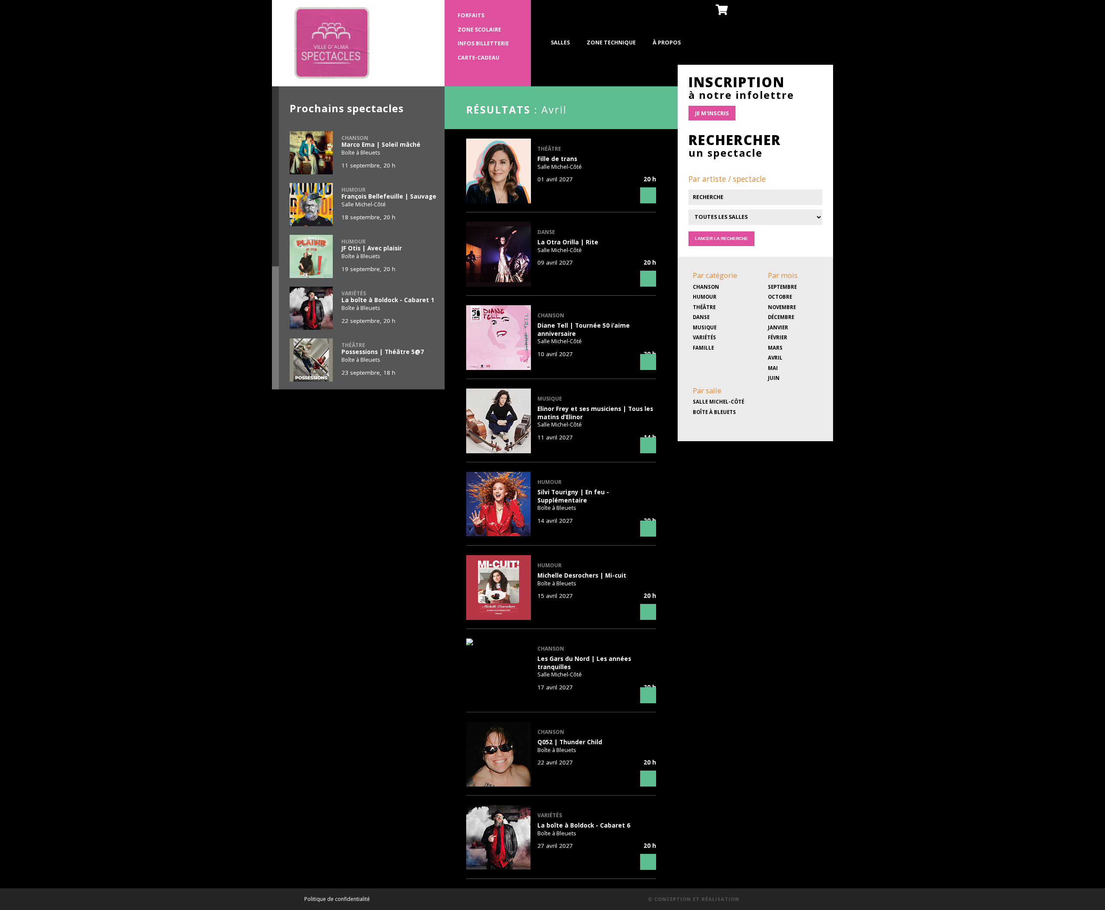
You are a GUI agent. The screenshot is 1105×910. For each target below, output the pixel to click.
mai (773, 368)
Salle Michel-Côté (718, 401)
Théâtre (704, 307)
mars (775, 347)
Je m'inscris (712, 113)
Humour (705, 297)
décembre (781, 317)
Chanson (706, 287)
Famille (703, 347)
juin (774, 378)
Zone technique (611, 42)
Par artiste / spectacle (727, 179)
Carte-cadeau (478, 57)
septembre (782, 287)
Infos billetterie (483, 43)
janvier (778, 327)
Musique (705, 327)
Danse (701, 317)
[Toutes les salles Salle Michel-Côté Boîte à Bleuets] (755, 227)
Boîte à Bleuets (714, 412)
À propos (667, 42)
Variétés (704, 337)
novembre (782, 307)
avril (775, 357)
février (777, 337)
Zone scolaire (479, 29)
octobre (780, 297)
